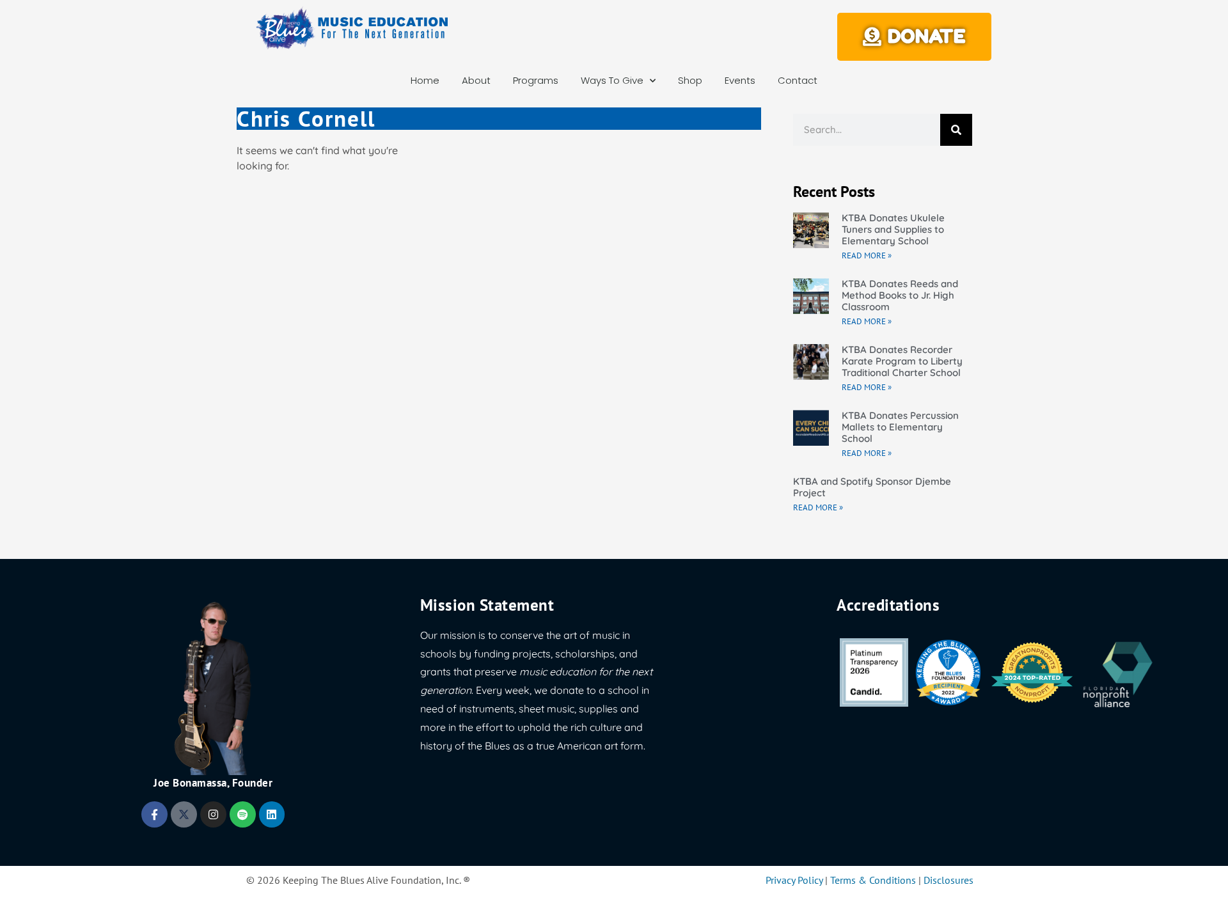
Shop (690, 80)
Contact (797, 80)
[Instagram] (213, 814)
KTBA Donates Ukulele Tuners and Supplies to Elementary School (893, 229)
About (476, 80)
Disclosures (948, 880)
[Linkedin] (272, 814)
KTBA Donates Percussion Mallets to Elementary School (900, 426)
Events (740, 80)
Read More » (867, 255)
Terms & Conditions (873, 880)
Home (425, 80)
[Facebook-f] (154, 814)
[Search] (956, 130)
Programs (535, 80)
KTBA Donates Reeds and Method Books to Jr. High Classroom (900, 295)
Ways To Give (612, 80)
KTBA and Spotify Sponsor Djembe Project (872, 487)
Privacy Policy (794, 880)
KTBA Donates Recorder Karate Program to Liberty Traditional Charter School (902, 361)
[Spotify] (243, 814)
